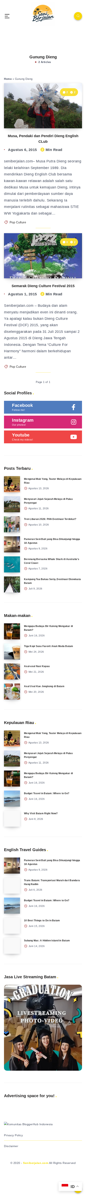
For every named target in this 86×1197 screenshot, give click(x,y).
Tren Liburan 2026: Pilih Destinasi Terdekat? (50, 519)
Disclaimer (11, 1146)
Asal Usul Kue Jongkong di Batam (44, 686)
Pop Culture (18, 222)
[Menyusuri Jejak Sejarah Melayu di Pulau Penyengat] (12, 504)
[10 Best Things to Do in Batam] (12, 926)
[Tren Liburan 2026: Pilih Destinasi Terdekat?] (12, 524)
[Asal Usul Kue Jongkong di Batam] (12, 692)
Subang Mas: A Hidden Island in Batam (47, 940)
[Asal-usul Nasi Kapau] (12, 671)
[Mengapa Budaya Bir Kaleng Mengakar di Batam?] (12, 631)
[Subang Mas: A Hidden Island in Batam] (12, 946)
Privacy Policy (13, 1135)
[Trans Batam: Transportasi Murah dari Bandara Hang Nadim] (12, 886)
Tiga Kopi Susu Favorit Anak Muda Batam (48, 646)
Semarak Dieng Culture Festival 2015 (43, 286)
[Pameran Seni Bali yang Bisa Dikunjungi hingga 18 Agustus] (12, 544)
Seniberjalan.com (35, 1163)
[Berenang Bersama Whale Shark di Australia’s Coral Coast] (12, 564)
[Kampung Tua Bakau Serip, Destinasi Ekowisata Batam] (12, 584)
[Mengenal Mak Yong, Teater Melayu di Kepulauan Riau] (12, 484)
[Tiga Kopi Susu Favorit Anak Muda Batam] (12, 651)
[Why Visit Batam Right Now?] (12, 819)
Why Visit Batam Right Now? (41, 813)
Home (8, 78)
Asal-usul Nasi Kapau (37, 666)
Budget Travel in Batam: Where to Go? (46, 793)
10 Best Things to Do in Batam (42, 920)
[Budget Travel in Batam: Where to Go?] (12, 799)
